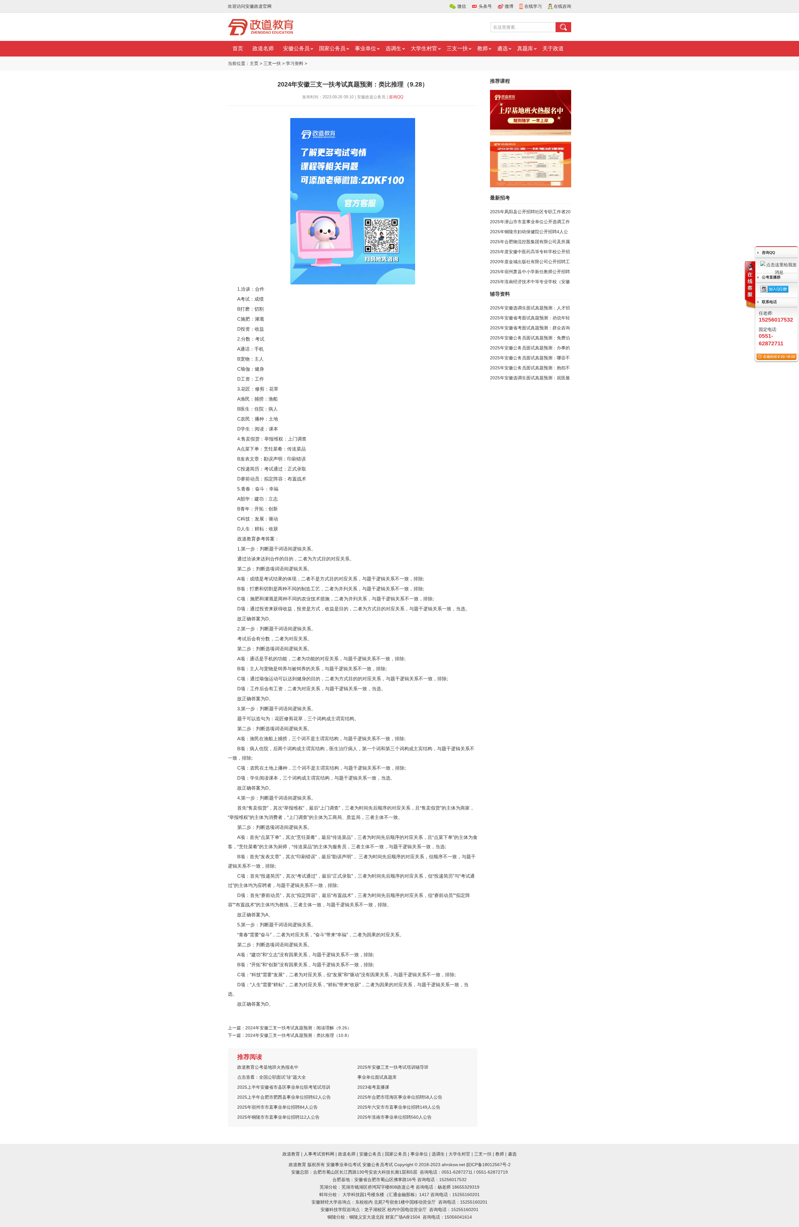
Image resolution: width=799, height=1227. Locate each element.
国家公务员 (332, 49)
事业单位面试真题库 (377, 1077)
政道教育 (291, 1153)
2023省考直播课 (373, 1087)
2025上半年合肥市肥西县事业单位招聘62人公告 (284, 1097)
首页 (238, 49)
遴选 (502, 49)
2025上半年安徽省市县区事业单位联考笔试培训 (283, 1087)
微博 (509, 6)
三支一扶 (457, 49)
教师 (482, 49)
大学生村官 (424, 49)
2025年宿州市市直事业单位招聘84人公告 (277, 1107)
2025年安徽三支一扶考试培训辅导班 (393, 1067)
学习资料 (294, 63)
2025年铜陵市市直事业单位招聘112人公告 (278, 1117)
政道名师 (263, 49)
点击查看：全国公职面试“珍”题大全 (271, 1077)
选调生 (393, 49)
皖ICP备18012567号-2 (488, 1164)
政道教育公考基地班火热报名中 (267, 1067)
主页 (254, 63)
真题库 (525, 49)
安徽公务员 (296, 49)
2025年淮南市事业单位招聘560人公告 (394, 1117)
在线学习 (533, 6)
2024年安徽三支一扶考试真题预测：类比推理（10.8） (298, 1035)
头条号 (485, 6)
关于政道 (553, 49)
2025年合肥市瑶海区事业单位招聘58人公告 (399, 1097)
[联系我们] (749, 285)
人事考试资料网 (319, 1153)
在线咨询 (562, 6)
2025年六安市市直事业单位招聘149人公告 (398, 1107)
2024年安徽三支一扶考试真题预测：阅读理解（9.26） (298, 1027)
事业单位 (365, 49)
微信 (461, 6)
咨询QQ (396, 97)
